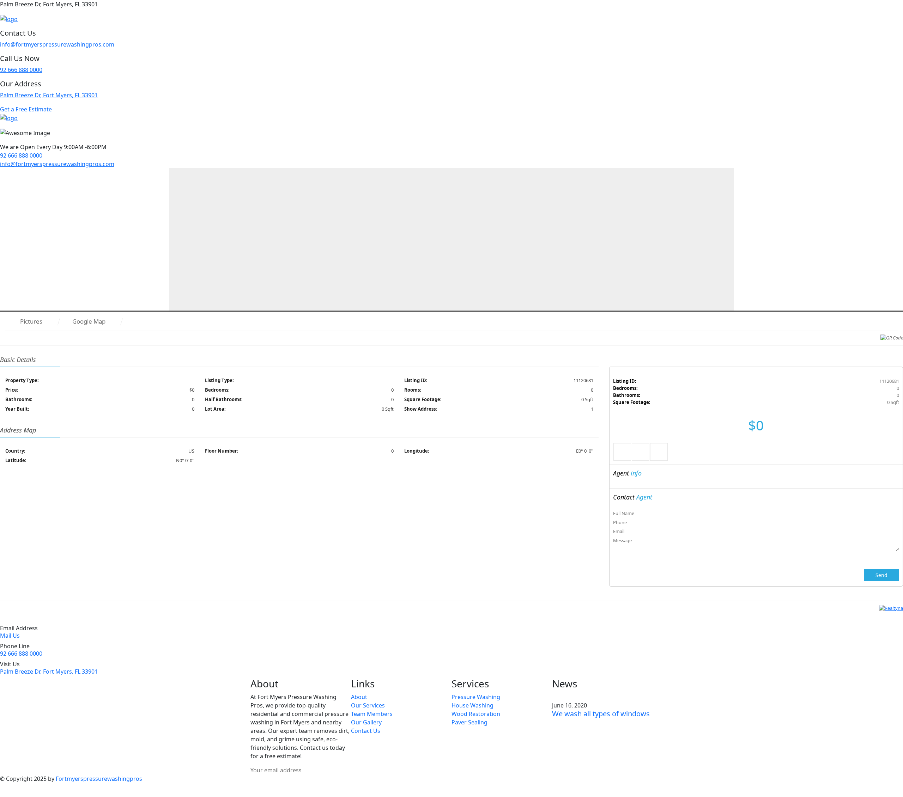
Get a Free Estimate (26, 109)
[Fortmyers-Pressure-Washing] (9, 18)
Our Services (368, 705)
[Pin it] (658, 451)
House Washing (472, 705)
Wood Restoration (476, 714)
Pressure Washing (476, 697)
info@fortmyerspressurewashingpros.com (57, 44)
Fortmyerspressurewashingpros (99, 779)
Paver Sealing (469, 722)
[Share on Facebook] (622, 451)
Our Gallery (366, 722)
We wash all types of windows (601, 713)
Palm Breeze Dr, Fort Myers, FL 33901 (49, 95)
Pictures (31, 321)
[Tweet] (640, 451)
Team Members (372, 714)
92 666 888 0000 (21, 70)
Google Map (88, 321)
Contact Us (365, 731)
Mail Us (10, 635)
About (359, 697)
